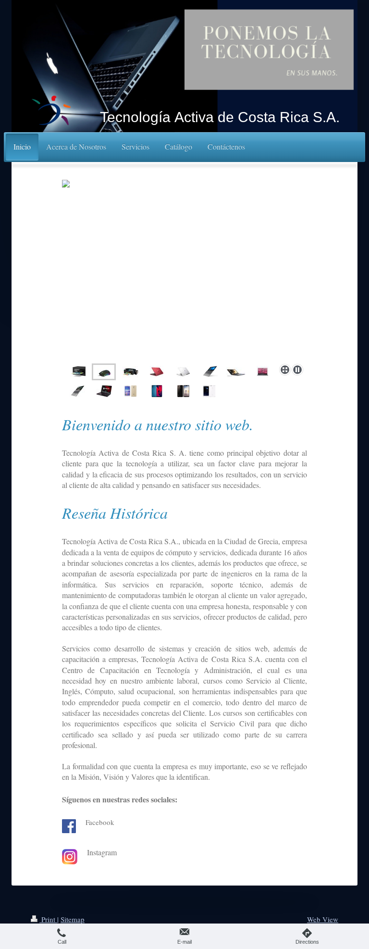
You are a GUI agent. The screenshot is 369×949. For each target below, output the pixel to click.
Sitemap (73, 919)
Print (48, 919)
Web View (322, 919)
